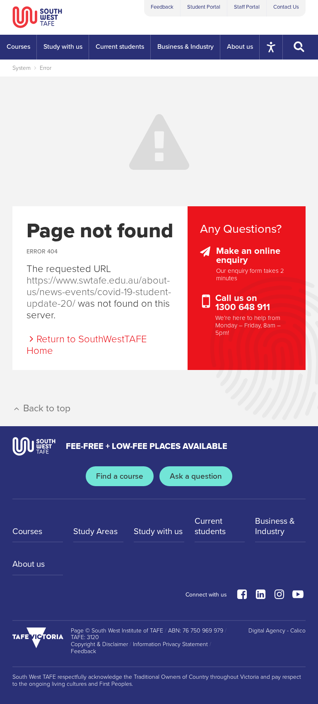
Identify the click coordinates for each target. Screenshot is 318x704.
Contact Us (286, 7)
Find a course (119, 476)
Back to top (45, 408)
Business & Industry (275, 526)
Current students (210, 526)
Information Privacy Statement (170, 644)
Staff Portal (247, 7)
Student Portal (203, 7)
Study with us (158, 532)
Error (45, 68)
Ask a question (196, 476)
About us (28, 564)
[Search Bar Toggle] (300, 47)
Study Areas (95, 532)
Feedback (162, 7)
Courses (27, 532)
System (21, 68)
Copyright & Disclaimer (99, 644)
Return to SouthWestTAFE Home (86, 345)
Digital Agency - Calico (277, 631)
